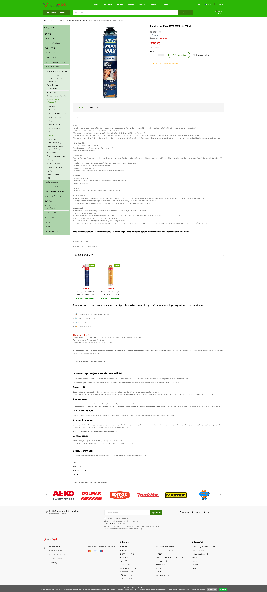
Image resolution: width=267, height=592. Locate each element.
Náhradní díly (49, 218)
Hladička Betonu (52, 160)
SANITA (47, 222)
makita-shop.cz (78, 462)
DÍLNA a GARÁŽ (50, 57)
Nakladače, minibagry (54, 167)
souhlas (115, 518)
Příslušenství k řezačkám (57, 114)
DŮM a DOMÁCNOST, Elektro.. (55, 62)
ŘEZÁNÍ (120, 5)
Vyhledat (185, 12)
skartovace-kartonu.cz (80, 470)
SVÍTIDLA (48, 201)
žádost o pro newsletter (117, 518)
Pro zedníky (53, 139)
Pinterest (197, 512)
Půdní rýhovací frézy (54, 143)
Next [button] (221, 495)
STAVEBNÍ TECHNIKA (56, 21)
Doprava (194, 558)
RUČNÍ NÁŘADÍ (50, 48)
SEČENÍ (131, 5)
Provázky (52, 132)
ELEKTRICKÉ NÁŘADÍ (52, 43)
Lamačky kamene (53, 174)
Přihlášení (219, 4)
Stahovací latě (52, 153)
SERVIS (142, 5)
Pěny (90, 21)
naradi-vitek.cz (78, 474)
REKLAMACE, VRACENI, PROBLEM (203, 547)
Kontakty (54, 563)
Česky (209, 4)
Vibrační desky (52, 92)
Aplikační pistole (54, 124)
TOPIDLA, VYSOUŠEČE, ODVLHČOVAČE (53, 207)
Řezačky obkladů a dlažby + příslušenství (56, 80)
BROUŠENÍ (108, 5)
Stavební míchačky (53, 75)
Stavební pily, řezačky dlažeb (57, 96)
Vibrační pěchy (52, 89)
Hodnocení (93, 108)
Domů (45, 21)
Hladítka (52, 106)
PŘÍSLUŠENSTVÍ (50, 213)
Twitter (208, 512)
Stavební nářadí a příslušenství (76, 21)
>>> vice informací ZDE (175, 231)
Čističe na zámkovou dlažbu (56, 156)
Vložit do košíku (179, 55)
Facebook (185, 512)
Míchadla (52, 110)
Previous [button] (46, 495)
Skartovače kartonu (51, 232)
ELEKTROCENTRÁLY (52, 187)
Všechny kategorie (57, 12)
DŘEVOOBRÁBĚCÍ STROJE (54, 192)
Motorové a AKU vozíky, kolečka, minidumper (55, 147)
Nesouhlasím (212, 589)
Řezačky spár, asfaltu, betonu (57, 71)
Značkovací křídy (55, 128)
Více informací (201, 589)
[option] (63, 495)
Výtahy (49, 171)
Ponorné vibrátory (53, 85)
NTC (48, 178)
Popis (81, 108)
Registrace (195, 568)
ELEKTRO (153, 5)
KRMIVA (165, 5)
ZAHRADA (48, 34)
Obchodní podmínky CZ (199, 550)
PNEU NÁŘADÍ (50, 53)
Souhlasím (223, 589)
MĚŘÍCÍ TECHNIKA (51, 182)
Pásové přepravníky (53, 163)
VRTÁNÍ (95, 5)
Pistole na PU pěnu (55, 117)
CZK (198, 4)
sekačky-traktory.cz (79, 466)
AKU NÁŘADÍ (49, 39)
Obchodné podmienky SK (200, 554)
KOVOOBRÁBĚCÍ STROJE (53, 196)
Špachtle (52, 121)
